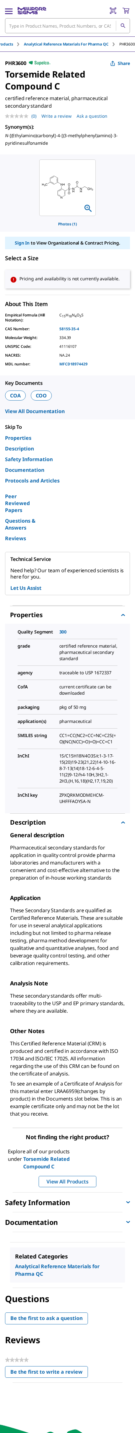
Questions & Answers (20, 524)
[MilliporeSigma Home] (32, 10)
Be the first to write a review (49, 1373)
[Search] (123, 26)
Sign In (22, 243)
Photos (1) (67, 224)
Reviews (15, 538)
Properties (18, 437)
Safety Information (29, 459)
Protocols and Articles (32, 480)
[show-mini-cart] (126, 11)
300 (63, 632)
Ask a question (92, 116)
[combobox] (67, 25)
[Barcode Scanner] (113, 10)
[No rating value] (18, 116)
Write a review (56, 116)
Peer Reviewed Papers (17, 503)
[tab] (71, 44)
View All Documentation (34, 411)
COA (15, 395)
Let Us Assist (25, 588)
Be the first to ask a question (46, 1318)
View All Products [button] (67, 1181)
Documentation (24, 469)
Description (19, 448)
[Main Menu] (9, 10)
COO (41, 395)
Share (124, 63)
